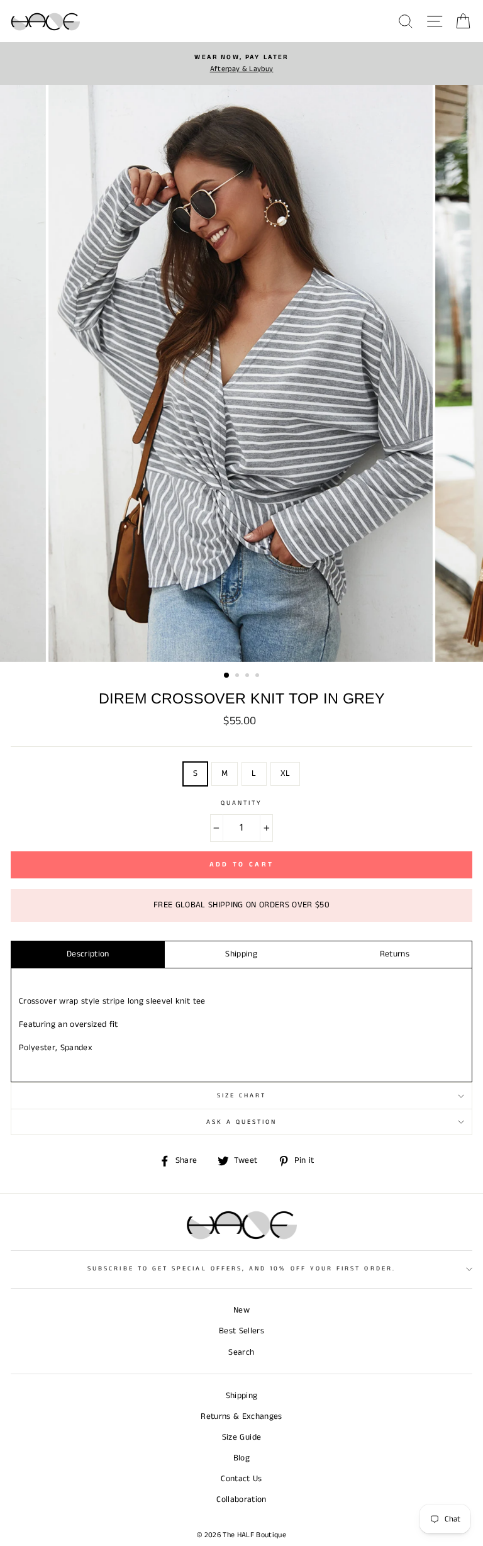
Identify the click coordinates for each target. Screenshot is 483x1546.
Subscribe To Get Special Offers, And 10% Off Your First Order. (241, 1268)
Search (241, 1352)
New (241, 1310)
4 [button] (258, 676)
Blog (241, 1458)
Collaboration (241, 1500)
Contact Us (241, 1479)
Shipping (241, 954)
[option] (241, 63)
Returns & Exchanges (241, 1417)
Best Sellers (241, 1331)
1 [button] (227, 676)
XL (285, 774)
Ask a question (241, 1121)
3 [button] (248, 676)
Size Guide (241, 1437)
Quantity (241, 802)
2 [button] (238, 676)
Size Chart (242, 1095)
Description (88, 954)
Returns (394, 954)
